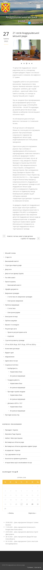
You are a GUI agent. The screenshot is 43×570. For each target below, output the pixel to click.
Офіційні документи (11, 289)
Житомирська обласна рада (14, 442)
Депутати (8, 269)
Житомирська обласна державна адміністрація (21, 446)
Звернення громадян (12, 293)
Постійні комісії (10, 277)
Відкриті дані (9, 353)
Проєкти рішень (10, 282)
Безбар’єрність (13, 368)
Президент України (11, 430)
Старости (8, 257)
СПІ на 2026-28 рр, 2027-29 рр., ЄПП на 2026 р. (20, 344)
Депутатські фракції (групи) (14, 273)
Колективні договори (12, 348)
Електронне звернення (15, 301)
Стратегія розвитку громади (14, 340)
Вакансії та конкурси (12, 325)
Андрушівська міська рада (21, 19)
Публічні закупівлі (11, 321)
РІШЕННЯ (11, 336)
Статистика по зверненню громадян (20, 297)
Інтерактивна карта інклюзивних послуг (18, 463)
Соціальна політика (11, 365)
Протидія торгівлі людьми (16, 392)
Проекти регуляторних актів (17, 332)
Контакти (37, 567)
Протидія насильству (12, 415)
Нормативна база (16, 372)
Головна (30, 567)
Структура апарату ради (13, 265)
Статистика (11, 308)
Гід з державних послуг (13, 454)
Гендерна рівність (14, 380)
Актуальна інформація (17, 376)
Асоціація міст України (12, 450)
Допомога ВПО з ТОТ (15, 403)
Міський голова (10, 253)
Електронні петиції (11, 316)
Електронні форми (14, 312)
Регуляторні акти (11, 329)
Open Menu (38, 6)
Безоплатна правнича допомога (16, 458)
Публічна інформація (12, 305)
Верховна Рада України (13, 434)
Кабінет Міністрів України (13, 438)
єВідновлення (9, 357)
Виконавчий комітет (12, 261)
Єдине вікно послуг (11, 361)
